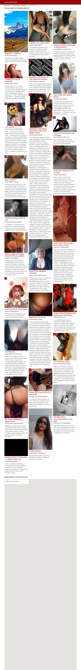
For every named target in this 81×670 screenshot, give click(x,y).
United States (16, 5)
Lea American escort (62, 362)
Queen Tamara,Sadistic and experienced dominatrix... (64, 314)
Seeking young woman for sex (15, 219)
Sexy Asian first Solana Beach (63, 96)
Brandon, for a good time (39, 43)
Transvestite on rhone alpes (16, 309)
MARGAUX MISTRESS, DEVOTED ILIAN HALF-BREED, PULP (38, 131)
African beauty (35, 451)
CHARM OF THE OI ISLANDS (12, 80)
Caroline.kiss (10, 352)
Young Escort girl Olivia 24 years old (39, 393)
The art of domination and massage (64, 134)
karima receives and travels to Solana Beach (64, 46)
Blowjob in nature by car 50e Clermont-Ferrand (38, 78)
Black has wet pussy (37, 317)
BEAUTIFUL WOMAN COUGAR (37, 272)
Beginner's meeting (12, 53)
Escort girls (7, 5)
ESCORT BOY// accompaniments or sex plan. (63, 419)
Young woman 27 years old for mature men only (15, 458)
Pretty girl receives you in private (64, 172)
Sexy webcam (10, 180)
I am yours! (9, 127)
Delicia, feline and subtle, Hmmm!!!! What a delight (15, 255)
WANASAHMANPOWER (10, 2)
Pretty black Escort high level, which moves (63, 244)
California (24, 5)
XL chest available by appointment (13, 420)
